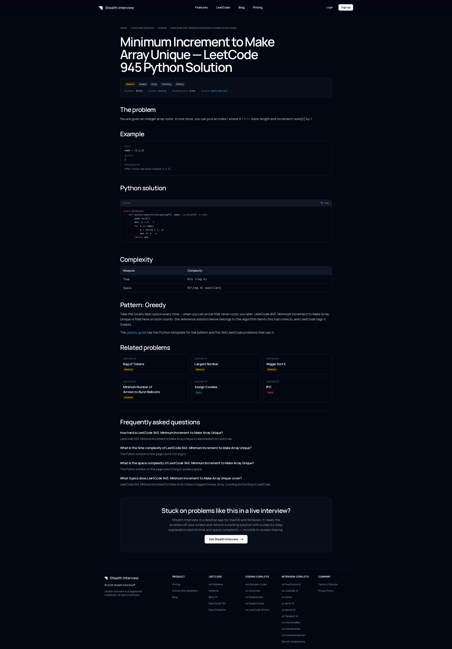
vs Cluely (287, 597)
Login (329, 7)
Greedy (162, 27)
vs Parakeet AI (290, 616)
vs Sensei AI (288, 609)
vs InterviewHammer (293, 635)
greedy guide (136, 332)
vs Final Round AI (291, 584)
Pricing (257, 7)
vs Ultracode (252, 590)
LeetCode (223, 7)
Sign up (345, 7)
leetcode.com (219, 90)
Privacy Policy (326, 590)
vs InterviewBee (291, 622)
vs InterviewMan (291, 628)
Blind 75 (213, 597)
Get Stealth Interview (223, 539)
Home (123, 27)
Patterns (214, 590)
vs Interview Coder (256, 584)
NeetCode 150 (217, 603)
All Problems (216, 584)
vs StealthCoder (254, 603)
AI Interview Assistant (185, 590)
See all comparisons (293, 641)
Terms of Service (328, 584)
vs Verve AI (288, 603)
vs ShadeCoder (254, 597)
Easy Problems (217, 609)
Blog (242, 7)
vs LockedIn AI (290, 590)
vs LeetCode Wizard (257, 609)
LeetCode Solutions (142, 27)
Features (201, 7)
